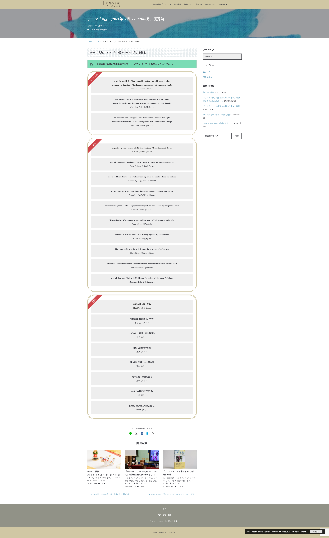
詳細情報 (304, 532)
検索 (237, 136)
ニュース (93, 30)
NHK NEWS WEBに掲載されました (217, 123)
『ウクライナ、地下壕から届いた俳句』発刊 (221, 106)
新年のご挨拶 (208, 92)
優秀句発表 (102, 30)
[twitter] (159, 515)
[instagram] (169, 515)
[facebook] (142, 433)
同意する (316, 531)
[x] (136, 433)
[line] (130, 433)
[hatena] (148, 433)
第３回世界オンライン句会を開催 (217, 115)
